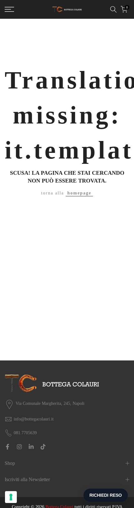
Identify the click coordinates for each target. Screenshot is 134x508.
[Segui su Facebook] (7, 446)
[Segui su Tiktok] (43, 446)
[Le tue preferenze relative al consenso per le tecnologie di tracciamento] (11, 497)
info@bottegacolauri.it (34, 419)
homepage (79, 193)
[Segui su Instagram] (19, 446)
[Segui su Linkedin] (31, 446)
